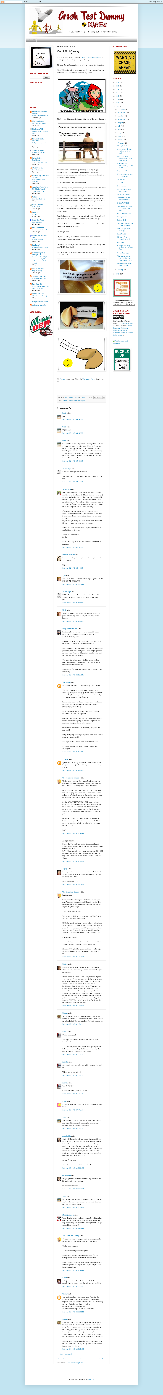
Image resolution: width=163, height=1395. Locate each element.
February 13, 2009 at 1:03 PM (72, 1286)
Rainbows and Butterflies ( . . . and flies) (125, 166)
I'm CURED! (122, 234)
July (119, 126)
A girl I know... (36, 206)
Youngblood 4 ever (39, 276)
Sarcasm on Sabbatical (39, 230)
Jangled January (37, 270)
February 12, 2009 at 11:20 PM (73, 675)
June (119, 129)
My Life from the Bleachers (38, 140)
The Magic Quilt (88, 379)
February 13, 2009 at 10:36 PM (73, 1312)
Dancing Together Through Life (38, 254)
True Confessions (37, 170)
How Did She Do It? (38, 199)
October (121, 116)
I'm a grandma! (122, 217)
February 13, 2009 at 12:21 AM (73, 861)
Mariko (65, 964)
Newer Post (62, 1359)
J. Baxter (65, 759)
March (120, 139)
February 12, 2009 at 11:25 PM (73, 752)
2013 (118, 93)
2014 (118, 89)
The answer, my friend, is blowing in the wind (125, 208)
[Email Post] (90, 397)
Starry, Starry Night (38, 191)
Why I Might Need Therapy (124, 229)
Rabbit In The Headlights (37, 159)
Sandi (64, 413)
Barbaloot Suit (37, 284)
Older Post (101, 1359)
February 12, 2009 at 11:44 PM (73, 770)
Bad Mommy (122, 186)
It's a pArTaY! (122, 146)
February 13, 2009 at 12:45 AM (73, 884)
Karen (64, 1278)
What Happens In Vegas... (40, 296)
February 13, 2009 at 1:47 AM (72, 1024)
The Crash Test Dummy (70, 778)
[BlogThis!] (97, 397)
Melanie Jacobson (68, 555)
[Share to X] (99, 397)
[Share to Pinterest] (104, 397)
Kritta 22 (35, 212)
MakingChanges (68, 1215)
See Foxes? (36, 245)
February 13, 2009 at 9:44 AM (72, 1128)
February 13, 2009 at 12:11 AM (73, 833)
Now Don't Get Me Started (91, 57)
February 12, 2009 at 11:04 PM (73, 603)
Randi (64, 1101)
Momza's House (38, 121)
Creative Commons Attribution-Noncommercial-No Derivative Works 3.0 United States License (123, 330)
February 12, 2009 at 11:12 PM (73, 621)
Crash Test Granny (124, 213)
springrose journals (39, 305)
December (122, 109)
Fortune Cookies (68, 400)
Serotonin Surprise (123, 194)
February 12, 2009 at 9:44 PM (72, 568)
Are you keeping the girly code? (124, 190)
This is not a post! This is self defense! (125, 224)
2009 (118, 106)
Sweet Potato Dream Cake (40, 115)
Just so (34, 197)
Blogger (91, 1379)
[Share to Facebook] (101, 397)
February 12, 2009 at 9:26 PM (72, 547)
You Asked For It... (38, 228)
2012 (118, 96)
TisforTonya (66, 468)
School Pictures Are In (39, 278)
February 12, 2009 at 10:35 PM (73, 584)
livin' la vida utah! (38, 268)
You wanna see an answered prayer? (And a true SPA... (124, 258)
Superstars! (121, 179)
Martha (65, 1013)
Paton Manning (37, 222)
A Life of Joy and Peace (40, 162)
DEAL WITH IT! (123, 203)
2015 (118, 86)
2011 (117, 99)
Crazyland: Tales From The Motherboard (40, 188)
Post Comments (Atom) (74, 1363)
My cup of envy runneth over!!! (123, 238)
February (121, 143)
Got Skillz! (121, 242)
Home (31, 40)
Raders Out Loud (38, 294)
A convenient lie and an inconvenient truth (124, 151)
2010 (118, 103)
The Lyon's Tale (38, 129)
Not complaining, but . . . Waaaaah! (125, 175)
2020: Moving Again (39, 123)
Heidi (64, 610)
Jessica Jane (66, 489)
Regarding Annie (38, 220)
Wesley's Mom (37, 168)
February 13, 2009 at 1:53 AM (72, 1054)
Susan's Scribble (37, 204)
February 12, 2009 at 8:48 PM (72, 419)
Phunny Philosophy (79, 400)
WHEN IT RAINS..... (39, 152)
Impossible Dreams (124, 171)
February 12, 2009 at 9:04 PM (72, 482)
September (122, 119)
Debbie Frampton (127, 323)
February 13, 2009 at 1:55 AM (72, 1094)
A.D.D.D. (120, 183)
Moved (34, 214)
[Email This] (94, 397)
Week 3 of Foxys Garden (40, 247)
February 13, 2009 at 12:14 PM (73, 1270)
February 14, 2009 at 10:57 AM (73, 1349)
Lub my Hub (121, 220)
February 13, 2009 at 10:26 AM (73, 1168)
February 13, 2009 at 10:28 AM (73, 1189)
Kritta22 (65, 1032)
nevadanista (66, 1136)
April (64, 575)
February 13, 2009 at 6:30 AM (72, 1110)
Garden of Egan (38, 150)
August (120, 123)
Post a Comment (66, 1354)
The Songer (66, 682)
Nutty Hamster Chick (69, 629)
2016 (118, 82)
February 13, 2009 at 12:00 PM (73, 1228)
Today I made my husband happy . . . (124, 199)
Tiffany (65, 1294)
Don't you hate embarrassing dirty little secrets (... (124, 158)
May (119, 133)
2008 (118, 274)
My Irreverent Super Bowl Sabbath (124, 264)
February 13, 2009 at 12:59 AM (73, 1006)
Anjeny (62, 379)
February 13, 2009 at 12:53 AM (73, 957)
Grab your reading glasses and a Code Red (125, 248)
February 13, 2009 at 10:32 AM (73, 1207)
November (122, 112)
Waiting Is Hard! (37, 239)
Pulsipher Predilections (40, 301)
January (121, 270)
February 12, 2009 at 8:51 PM (72, 461)
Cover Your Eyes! (123, 253)
